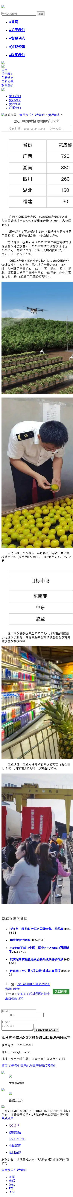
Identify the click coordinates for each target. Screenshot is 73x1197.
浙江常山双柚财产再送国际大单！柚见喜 (36, 928)
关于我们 (7, 73)
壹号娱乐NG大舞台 (32, 114)
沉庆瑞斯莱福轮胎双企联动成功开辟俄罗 (36, 959)
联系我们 (7, 85)
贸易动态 (7, 77)
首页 (4, 70)
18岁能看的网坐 (20, 940)
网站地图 (7, 1118)
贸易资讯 (7, 81)
